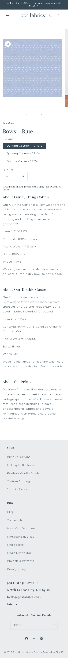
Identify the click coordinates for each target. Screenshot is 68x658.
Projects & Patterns (20, 561)
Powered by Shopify (53, 652)
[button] (7, 15)
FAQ (10, 512)
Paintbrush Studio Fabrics (27, 652)
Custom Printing (18, 481)
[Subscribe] (53, 625)
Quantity (8, 169)
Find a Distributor (19, 553)
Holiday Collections (20, 465)
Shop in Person (18, 489)
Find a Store (15, 544)
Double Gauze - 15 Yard (23, 161)
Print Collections (18, 457)
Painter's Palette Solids (23, 473)
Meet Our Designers (21, 528)
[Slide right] (42, 113)
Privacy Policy (16, 569)
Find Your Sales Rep (21, 536)
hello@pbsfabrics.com (24, 597)
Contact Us (14, 520)
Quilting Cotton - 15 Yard (24, 153)
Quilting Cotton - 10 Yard (24, 145)
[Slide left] (26, 113)
